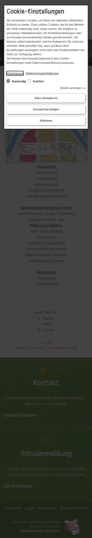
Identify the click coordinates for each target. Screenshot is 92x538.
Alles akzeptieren (46, 98)
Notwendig (19, 81)
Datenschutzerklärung (42, 73)
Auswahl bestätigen (46, 109)
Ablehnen (46, 120)
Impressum (15, 73)
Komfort (38, 81)
